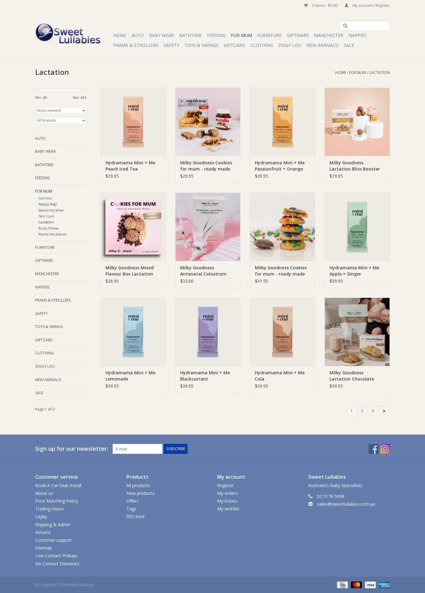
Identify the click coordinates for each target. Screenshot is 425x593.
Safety (171, 45)
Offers (132, 501)
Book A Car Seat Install (58, 485)
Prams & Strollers (135, 45)
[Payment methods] (341, 584)
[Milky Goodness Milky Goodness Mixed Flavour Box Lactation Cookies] (133, 227)
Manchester (328, 35)
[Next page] (384, 411)
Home (119, 35)
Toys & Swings (201, 45)
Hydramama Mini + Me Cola (280, 376)
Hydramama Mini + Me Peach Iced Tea (130, 166)
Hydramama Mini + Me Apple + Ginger (354, 271)
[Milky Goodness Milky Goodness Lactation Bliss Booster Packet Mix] (357, 122)
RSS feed (135, 516)
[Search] (343, 26)
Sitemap (43, 548)
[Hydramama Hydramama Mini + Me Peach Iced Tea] (133, 122)
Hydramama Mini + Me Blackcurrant (205, 376)
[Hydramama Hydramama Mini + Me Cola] (282, 332)
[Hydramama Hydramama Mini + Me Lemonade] (133, 332)
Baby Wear (161, 35)
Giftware (298, 35)
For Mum (241, 35)
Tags (131, 509)
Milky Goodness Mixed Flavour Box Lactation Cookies (129, 271)
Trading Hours (49, 509)
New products (140, 493)
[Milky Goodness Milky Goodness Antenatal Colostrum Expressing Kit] (208, 227)
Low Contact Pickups (56, 556)
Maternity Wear (51, 210)
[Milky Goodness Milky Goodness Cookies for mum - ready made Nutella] (208, 122)
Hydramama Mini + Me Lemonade (130, 376)
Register (225, 485)
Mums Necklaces (52, 234)
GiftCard (234, 45)
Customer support (53, 540)
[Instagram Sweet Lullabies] (385, 449)
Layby (41, 516)
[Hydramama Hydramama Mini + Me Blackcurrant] (208, 332)
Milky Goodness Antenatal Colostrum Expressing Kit (203, 271)
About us (44, 493)
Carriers (45, 198)
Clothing (261, 45)
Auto (138, 35)
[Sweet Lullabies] (73, 35)
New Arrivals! (322, 45)
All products (138, 485)
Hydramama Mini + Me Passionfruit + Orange (280, 166)
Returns (43, 532)
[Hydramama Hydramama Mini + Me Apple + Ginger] (357, 227)
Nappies (357, 35)
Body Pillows (48, 228)
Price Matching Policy (56, 501)
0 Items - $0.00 (325, 5)
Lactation (379, 72)
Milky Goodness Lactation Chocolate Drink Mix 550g (351, 376)
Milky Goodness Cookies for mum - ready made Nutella (206, 166)
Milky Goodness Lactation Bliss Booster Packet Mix (354, 166)
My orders (227, 493)
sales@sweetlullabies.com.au (346, 504)
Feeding (216, 35)
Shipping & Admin (53, 524)
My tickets (227, 501)
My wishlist (228, 509)
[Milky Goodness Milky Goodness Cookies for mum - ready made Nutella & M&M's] (282, 227)
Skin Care (46, 216)
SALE (349, 45)
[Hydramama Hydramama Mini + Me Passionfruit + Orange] (282, 122)
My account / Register (371, 5)
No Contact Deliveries (57, 564)
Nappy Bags (48, 204)
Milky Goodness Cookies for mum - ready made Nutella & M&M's (281, 271)
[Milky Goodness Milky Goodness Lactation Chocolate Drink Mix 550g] (357, 332)
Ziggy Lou (289, 45)
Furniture (269, 35)
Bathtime (190, 35)
